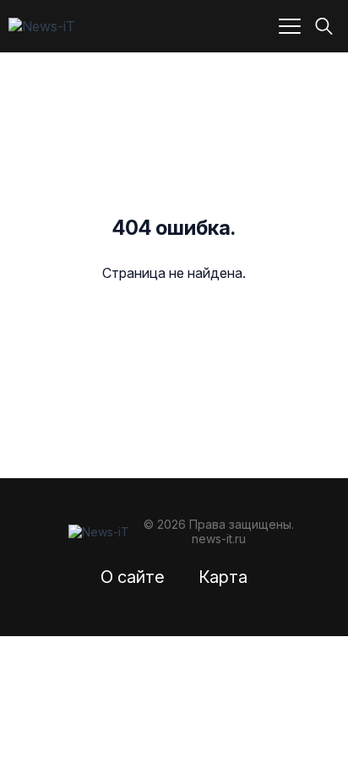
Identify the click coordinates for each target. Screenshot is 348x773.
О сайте (133, 577)
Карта (222, 577)
